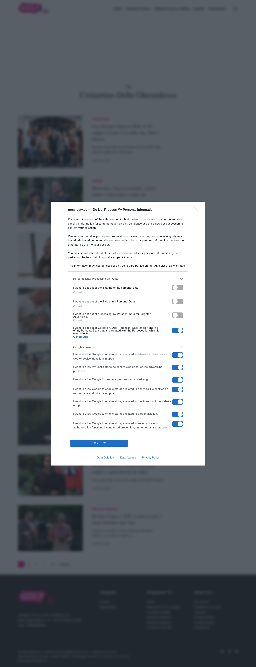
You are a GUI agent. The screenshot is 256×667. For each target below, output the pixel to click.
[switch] (177, 287)
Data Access (128, 457)
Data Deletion (105, 457)
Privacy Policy (150, 457)
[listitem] (128, 279)
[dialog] (128, 333)
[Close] (197, 210)
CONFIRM (99, 443)
